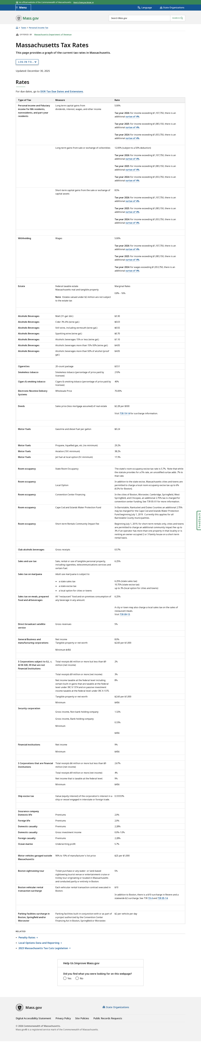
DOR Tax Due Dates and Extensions (61, 91)
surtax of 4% (132, 116)
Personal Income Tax (38, 28)
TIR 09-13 (125, 614)
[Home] (17, 28)
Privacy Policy (63, 1018)
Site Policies (82, 1018)
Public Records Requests (107, 1018)
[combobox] (147, 18)
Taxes (23, 28)
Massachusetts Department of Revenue (53, 34)
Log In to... (26, 61)
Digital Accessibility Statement (33, 1018)
